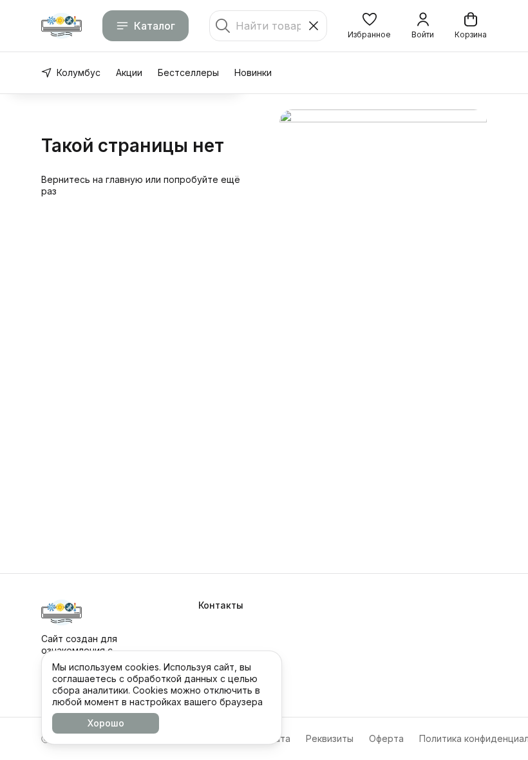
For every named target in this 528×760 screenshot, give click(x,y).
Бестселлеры (188, 72)
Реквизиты (330, 738)
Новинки (253, 72)
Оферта (386, 738)
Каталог (154, 25)
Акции (129, 72)
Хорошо (106, 722)
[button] (369, 26)
